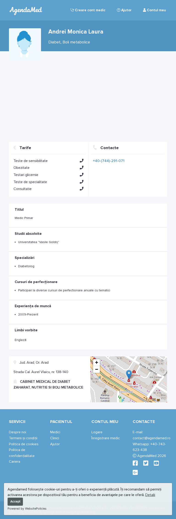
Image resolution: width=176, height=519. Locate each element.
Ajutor (126, 10)
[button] (81, 160)
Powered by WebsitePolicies (27, 508)
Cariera (14, 461)
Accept (15, 501)
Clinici (54, 438)
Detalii (150, 495)
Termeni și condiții (23, 438)
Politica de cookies (23, 444)
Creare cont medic (89, 10)
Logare (96, 432)
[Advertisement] (88, 99)
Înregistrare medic (105, 438)
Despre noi (17, 432)
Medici (55, 432)
